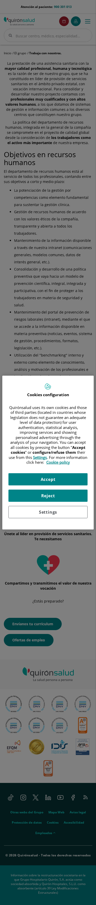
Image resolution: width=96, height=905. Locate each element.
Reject (48, 495)
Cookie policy (58, 462)
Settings (48, 512)
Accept (48, 479)
